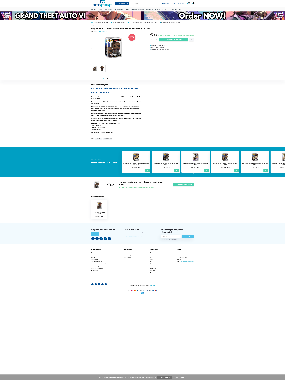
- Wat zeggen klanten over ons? (142, 287)
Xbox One (171, 9)
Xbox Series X (120, 9)
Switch (110, 9)
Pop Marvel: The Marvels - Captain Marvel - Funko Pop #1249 (136, 164)
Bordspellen (134, 9)
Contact (95, 234)
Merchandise (149, 9)
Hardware (157, 9)
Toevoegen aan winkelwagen (174, 39)
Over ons (93, 252)
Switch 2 (101, 9)
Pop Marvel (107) (108, 138)
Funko (127, 9)
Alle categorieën (121, 3)
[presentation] (91, 48)
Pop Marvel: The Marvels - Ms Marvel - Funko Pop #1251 (195, 164)
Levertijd (93, 257)
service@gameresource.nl (133, 236)
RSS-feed (152, 285)
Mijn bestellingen (128, 255)
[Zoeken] (156, 3)
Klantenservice (165, 3)
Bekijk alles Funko (103, 31)
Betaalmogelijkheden (96, 261)
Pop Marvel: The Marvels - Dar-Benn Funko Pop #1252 (225, 164)
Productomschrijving (97, 78)
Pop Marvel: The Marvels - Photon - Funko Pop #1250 (166, 164)
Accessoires (141, 9)
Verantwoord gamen (96, 266)
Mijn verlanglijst (127, 257)
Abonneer (187, 236)
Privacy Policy (94, 270)
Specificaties (110, 78)
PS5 (106, 9)
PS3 (162, 9)
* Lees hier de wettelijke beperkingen (169, 239)
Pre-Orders (94, 9)
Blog (179, 9)
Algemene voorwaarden (97, 268)
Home (92, 25)
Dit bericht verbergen (164, 377)
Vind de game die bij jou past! (98, 264)
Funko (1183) (99, 138)
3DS (166, 9)
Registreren (127, 252)
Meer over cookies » (180, 377)
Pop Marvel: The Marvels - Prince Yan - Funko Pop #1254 (255, 164)
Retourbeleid (94, 259)
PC (176, 9)
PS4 (115, 9)
